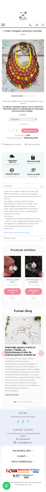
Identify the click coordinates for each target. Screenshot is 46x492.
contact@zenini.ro (24, 443)
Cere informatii (33, 144)
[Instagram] (28, 421)
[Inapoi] (2, 31)
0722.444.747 (24, 439)
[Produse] (3, 26)
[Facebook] (18, 421)
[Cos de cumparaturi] (37, 25)
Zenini (23, 34)
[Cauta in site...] (43, 25)
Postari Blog (23, 311)
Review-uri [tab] (9, 238)
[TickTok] (23, 421)
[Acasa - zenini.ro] (23, 16)
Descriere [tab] (8, 186)
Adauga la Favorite (12, 144)
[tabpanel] (23, 65)
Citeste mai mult (12, 394)
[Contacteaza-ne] (30, 25)
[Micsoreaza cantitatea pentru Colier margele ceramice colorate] (9, 130)
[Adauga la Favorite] (12, 298)
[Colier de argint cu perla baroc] (33, 266)
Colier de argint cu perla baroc (33, 281)
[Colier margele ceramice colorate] (23, 65)
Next (42, 68)
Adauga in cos (30, 131)
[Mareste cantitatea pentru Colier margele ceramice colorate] (17, 130)
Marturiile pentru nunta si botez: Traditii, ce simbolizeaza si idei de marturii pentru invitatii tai (20, 351)
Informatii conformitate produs (16, 233)
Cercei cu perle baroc (12, 281)
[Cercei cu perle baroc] (12, 266)
